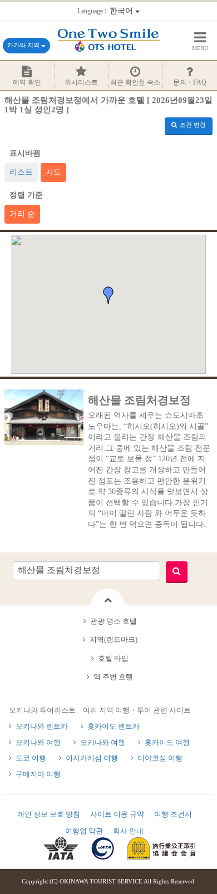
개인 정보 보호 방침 (48, 814)
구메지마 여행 (38, 774)
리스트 (21, 172)
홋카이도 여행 (167, 742)
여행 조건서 (173, 814)
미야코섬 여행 (160, 758)
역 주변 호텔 (113, 677)
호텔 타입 (113, 658)
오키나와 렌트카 (42, 726)
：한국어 (106, 11)
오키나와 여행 (38, 742)
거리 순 (22, 214)
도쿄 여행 (31, 758)
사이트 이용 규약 (117, 814)
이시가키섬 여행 (92, 758)
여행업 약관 (84, 831)
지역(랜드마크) (113, 639)
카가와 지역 (24, 45)
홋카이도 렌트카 (113, 726)
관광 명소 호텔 (113, 621)
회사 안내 (128, 831)
